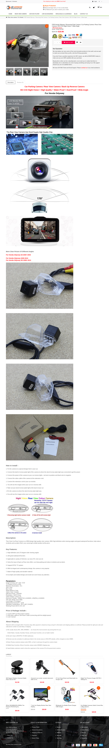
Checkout (14, 1)
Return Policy (35, 738)
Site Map (59, 738)
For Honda (20, 17)
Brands (59, 727)
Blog (75, 14)
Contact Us (84, 14)
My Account (8, 1)
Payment (34, 735)
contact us (84, 67)
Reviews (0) (20, 82)
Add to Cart (69, 42)
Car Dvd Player (34, 14)
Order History (85, 730)
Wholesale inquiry (57, 27)
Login (95, 1)
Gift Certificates (61, 730)
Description (11, 82)
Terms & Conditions (37, 730)
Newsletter (84, 738)
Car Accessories (47, 14)
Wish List (84, 735)
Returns (84, 732)
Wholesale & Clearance (64, 14)
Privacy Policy (35, 727)
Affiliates (59, 732)
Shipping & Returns (37, 732)
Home (10, 14)
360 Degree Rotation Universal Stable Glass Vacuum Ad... (16, 678)
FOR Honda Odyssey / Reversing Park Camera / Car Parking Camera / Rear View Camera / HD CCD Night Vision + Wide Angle (55, 17)
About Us (9, 735)
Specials (59, 735)
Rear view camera (21, 14)
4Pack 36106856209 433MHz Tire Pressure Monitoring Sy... (15, 706)
